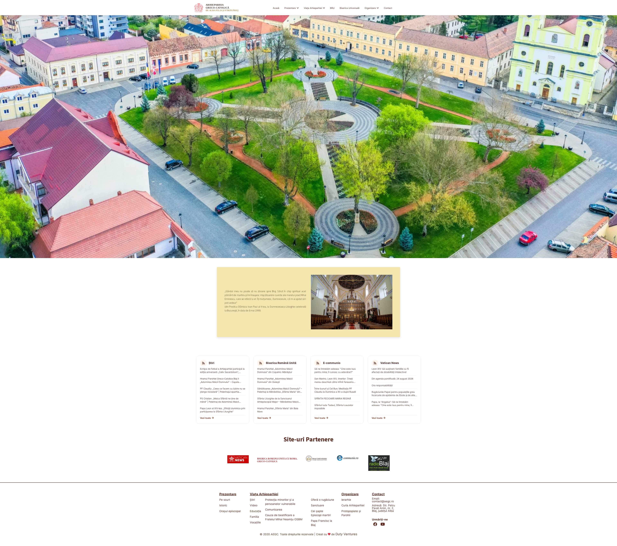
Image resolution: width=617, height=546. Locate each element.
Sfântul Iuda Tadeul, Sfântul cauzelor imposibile (333, 407)
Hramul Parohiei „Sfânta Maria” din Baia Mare (277, 410)
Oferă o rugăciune (322, 499)
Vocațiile (255, 522)
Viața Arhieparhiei (313, 8)
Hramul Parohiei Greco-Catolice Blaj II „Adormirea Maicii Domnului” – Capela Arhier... (219, 380)
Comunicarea (273, 509)
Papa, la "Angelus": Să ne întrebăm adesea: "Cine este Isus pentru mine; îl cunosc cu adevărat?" (392, 404)
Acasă (276, 8)
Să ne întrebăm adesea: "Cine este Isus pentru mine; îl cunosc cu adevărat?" (335, 370)
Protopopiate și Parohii (351, 513)
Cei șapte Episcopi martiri (321, 513)
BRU (332, 8)
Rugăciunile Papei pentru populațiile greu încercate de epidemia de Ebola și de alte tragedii (393, 394)
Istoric (223, 505)
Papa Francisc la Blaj (321, 523)
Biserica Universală (349, 8)
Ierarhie (346, 499)
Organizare (370, 8)
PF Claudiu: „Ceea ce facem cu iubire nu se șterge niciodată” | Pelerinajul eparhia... (222, 390)
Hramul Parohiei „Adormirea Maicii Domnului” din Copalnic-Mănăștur (274, 370)
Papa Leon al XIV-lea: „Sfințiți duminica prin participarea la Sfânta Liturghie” (222, 410)
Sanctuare (317, 505)
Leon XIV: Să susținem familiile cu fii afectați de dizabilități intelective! (390, 370)
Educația (255, 511)
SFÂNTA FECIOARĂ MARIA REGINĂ (332, 398)
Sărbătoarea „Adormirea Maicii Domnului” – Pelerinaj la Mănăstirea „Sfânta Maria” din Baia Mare (279, 390)
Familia (254, 516)
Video (253, 505)
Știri (252, 499)
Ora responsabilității (382, 385)
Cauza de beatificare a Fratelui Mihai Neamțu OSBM (283, 517)
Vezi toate (205, 418)
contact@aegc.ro (383, 501)
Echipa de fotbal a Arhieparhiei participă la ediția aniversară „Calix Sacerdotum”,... (222, 370)
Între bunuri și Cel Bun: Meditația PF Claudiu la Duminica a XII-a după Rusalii (335, 390)
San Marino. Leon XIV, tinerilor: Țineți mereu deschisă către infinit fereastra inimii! (333, 380)
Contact (388, 8)
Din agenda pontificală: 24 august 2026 (392, 378)
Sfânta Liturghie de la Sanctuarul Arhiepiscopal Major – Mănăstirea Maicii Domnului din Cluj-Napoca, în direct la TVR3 (277, 400)
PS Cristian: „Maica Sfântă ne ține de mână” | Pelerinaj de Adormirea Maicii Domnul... (219, 400)
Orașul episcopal (230, 511)
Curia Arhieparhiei (352, 505)
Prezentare (290, 8)
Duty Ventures (346, 534)
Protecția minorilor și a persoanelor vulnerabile (280, 502)
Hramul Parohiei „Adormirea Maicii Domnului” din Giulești (274, 380)
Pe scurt (224, 499)
